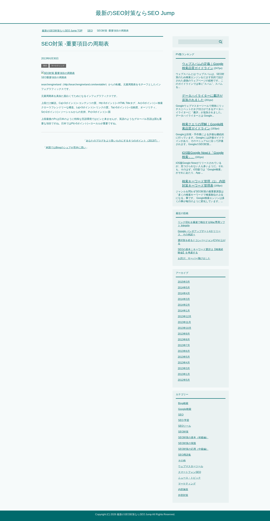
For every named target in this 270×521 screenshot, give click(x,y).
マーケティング (57, 66)
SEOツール (184, 426)
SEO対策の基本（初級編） (193, 437)
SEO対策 (183, 431)
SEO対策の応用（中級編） (193, 449)
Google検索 (184, 409)
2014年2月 (184, 305)
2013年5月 (184, 356)
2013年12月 (184, 316)
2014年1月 (184, 310)
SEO (45, 66)
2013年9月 (184, 333)
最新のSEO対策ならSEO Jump (135, 13)
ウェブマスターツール (190, 466)
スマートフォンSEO (189, 472)
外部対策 (183, 495)
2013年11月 (184, 322)
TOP (64, 30)
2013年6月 (184, 351)
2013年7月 (184, 345)
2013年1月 (184, 374)
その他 (182, 460)
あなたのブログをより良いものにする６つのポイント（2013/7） (122, 140)
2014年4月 (184, 293)
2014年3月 (184, 299)
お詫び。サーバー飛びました (194, 258)
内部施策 (183, 489)
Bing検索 (183, 403)
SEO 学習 (183, 420)
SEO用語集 (184, 454)
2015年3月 (184, 281)
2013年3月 (184, 368)
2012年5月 (184, 380)
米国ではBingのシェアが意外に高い (66, 147)
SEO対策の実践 (187, 443)
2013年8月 (184, 339)
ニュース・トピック (189, 478)
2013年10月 (184, 328)
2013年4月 (184, 362)
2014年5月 (184, 287)
